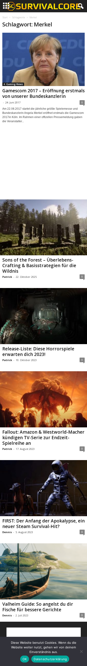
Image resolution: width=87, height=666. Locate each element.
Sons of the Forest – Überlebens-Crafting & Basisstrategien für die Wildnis (39, 265)
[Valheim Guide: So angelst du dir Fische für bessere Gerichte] (43, 571)
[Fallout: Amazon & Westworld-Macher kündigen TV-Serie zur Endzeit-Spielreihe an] (43, 399)
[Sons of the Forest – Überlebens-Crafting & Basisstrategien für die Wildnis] (43, 227)
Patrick (7, 277)
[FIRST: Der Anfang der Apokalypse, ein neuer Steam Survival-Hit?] (43, 488)
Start (5, 17)
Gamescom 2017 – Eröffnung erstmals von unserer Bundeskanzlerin (43, 93)
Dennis (7, 532)
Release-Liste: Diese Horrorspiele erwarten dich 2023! (38, 351)
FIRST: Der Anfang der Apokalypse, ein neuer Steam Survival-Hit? (43, 523)
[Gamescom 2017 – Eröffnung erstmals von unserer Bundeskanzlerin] (43, 59)
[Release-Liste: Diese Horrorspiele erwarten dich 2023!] (43, 316)
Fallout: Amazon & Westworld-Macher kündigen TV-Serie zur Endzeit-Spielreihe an (43, 437)
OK (25, 659)
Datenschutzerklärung (50, 659)
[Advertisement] (43, 166)
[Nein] (81, 651)
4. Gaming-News (13, 84)
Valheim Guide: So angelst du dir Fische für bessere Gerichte (37, 607)
